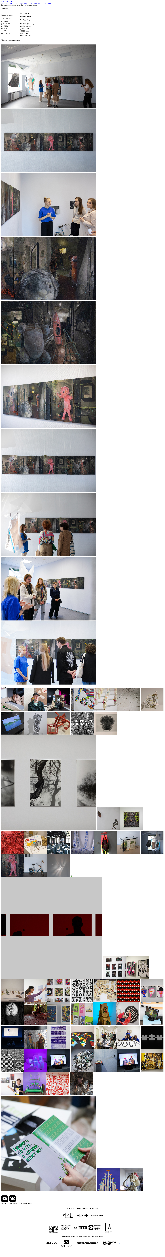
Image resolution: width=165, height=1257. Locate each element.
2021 (11, 3)
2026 (2, 1)
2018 (25, 3)
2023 (2, 3)
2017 (30, 3)
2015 (39, 3)
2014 (44, 3)
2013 (49, 3)
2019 (21, 3)
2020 (16, 3)
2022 (6, 3)
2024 (11, 1)
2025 (6, 1)
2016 (35, 3)
